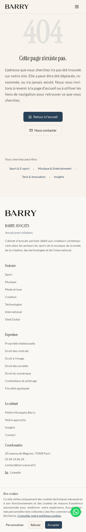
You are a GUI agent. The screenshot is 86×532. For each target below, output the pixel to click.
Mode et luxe (13, 289)
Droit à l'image (14, 358)
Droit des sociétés (16, 366)
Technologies (13, 304)
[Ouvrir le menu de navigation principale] (77, 6)
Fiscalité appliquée (17, 388)
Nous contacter (45, 130)
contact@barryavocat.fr (20, 465)
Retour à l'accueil (45, 117)
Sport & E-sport (19, 168)
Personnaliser (15, 525)
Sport (8, 274)
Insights (59, 177)
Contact (10, 435)
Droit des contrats (17, 351)
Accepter (53, 525)
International (13, 312)
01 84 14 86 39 (14, 459)
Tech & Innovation (34, 177)
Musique (10, 282)
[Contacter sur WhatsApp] (76, 512)
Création (10, 297)
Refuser (36, 525)
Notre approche (15, 420)
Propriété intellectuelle (20, 343)
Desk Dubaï (12, 319)
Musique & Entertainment (54, 168)
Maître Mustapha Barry (20, 412)
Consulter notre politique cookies (39, 515)
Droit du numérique (18, 373)
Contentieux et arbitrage (21, 381)
